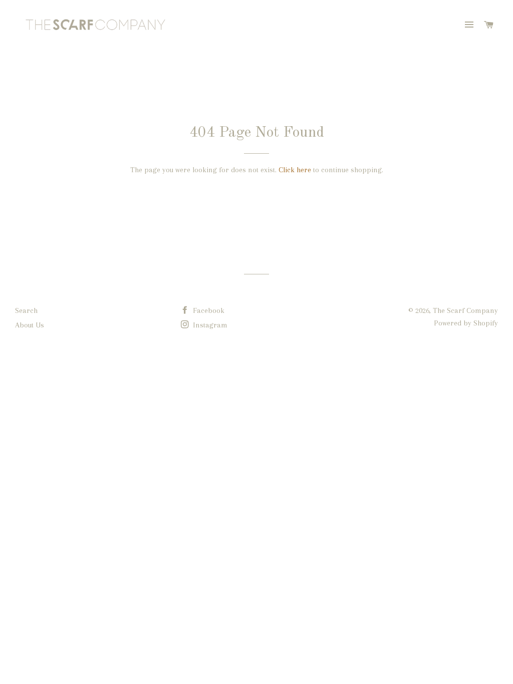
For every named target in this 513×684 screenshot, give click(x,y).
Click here (295, 169)
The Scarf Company (465, 310)
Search (26, 310)
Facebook (207, 310)
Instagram (209, 324)
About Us (29, 324)
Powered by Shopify (466, 322)
